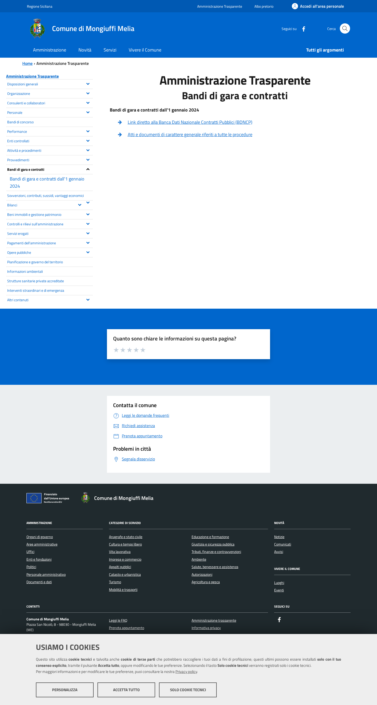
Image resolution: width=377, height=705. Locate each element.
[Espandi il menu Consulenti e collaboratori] (88, 102)
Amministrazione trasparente (214, 620)
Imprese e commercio (125, 559)
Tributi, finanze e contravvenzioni (216, 552)
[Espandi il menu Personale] (88, 111)
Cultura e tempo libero (125, 544)
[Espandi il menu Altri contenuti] (88, 299)
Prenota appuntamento (126, 628)
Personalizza (64, 690)
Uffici (30, 552)
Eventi (279, 590)
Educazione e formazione (210, 537)
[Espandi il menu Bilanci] (79, 204)
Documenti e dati (39, 582)
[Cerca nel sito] (345, 28)
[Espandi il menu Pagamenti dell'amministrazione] (88, 242)
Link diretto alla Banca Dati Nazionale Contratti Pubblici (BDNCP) (190, 122)
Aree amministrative (41, 544)
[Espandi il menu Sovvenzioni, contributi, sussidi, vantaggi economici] (88, 202)
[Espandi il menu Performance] (88, 130)
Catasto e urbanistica (125, 574)
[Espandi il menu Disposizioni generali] (88, 83)
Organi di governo (39, 537)
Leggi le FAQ (118, 620)
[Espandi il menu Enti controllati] (88, 140)
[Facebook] (301, 28)
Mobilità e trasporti (123, 589)
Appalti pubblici (120, 567)
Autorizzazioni (202, 574)
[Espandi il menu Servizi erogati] (88, 232)
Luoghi (279, 583)
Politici (31, 567)
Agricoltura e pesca (206, 582)
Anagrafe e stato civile (125, 537)
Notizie (279, 537)
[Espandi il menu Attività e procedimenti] (88, 149)
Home (27, 63)
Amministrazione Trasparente (219, 6)
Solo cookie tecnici (188, 690)
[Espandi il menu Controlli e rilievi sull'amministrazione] (88, 223)
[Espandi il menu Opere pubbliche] (88, 251)
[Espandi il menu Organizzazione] (88, 92)
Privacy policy (186, 671)
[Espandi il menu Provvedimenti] (88, 159)
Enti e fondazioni (39, 559)
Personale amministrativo (46, 574)
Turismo (115, 582)
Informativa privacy (206, 628)
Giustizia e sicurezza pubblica (213, 544)
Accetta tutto (126, 690)
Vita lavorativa (120, 552)
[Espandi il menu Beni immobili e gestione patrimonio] (88, 213)
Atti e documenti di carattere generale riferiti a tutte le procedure (190, 134)
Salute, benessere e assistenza (215, 567)
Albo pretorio (263, 6)
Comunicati (282, 544)
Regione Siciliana (39, 6)
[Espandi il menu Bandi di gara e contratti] (88, 168)
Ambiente (199, 559)
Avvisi (278, 552)
